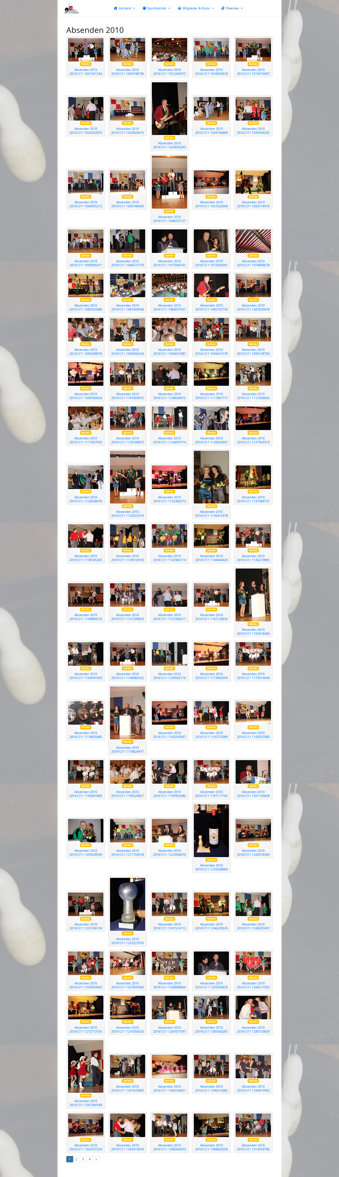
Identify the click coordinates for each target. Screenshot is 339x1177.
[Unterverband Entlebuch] (71, 8)
